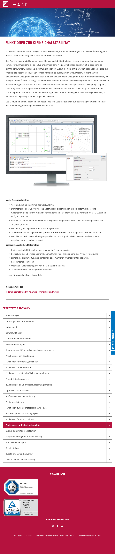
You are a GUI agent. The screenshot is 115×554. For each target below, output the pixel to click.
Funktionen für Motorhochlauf (20, 419)
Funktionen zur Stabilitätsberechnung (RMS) (26, 407)
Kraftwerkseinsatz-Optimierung (20, 396)
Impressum (41, 535)
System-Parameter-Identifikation (21, 430)
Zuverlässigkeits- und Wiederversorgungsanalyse (29, 384)
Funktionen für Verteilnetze (18, 367)
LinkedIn (62, 526)
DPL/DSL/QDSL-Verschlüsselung (20, 459)
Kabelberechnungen (15, 344)
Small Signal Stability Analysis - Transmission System (33, 291)
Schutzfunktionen (14, 333)
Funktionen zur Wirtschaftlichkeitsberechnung (27, 373)
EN (27, 4)
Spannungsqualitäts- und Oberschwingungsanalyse (30, 350)
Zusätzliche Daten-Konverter (19, 454)
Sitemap (63, 535)
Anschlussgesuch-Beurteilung (20, 356)
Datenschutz (52, 535)
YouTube (53, 526)
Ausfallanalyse (12, 315)
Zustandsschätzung (15, 402)
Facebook (57, 526)
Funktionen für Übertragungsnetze (22, 361)
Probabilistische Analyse (17, 379)
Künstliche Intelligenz (16, 442)
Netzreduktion (12, 327)
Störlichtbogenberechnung (18, 338)
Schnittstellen (12, 448)
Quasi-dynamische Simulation (20, 321)
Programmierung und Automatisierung (24, 436)
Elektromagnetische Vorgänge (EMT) (22, 413)
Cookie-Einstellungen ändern (89, 535)
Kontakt (71, 535)
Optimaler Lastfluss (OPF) (17, 390)
